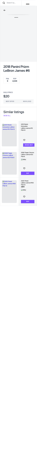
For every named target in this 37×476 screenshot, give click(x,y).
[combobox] (11, 3)
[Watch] (24, 140)
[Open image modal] (18, 13)
